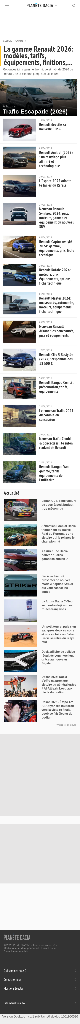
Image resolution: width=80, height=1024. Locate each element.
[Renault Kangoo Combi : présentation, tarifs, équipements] (21, 387)
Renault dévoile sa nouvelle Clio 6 (52, 127)
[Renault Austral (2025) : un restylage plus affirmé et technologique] (21, 157)
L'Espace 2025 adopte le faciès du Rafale (55, 183)
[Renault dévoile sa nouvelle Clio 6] (21, 130)
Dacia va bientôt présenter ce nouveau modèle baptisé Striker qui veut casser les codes (57, 584)
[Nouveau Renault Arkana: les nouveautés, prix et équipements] (21, 331)
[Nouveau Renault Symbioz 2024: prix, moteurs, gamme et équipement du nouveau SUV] (21, 214)
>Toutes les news (65, 725)
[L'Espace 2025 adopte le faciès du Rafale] (21, 186)
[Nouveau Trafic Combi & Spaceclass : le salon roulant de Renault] (21, 444)
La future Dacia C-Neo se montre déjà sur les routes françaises (57, 605)
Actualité (12, 493)
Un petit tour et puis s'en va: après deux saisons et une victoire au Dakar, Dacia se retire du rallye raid (58, 634)
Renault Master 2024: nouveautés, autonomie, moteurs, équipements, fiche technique (56, 305)
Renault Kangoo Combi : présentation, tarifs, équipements (56, 387)
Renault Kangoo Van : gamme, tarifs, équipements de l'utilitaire (55, 473)
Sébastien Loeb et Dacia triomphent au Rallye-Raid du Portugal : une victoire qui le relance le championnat (58, 533)
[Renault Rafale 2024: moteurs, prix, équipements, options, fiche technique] (21, 275)
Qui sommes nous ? (15, 971)
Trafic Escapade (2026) (35, 111)
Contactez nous (12, 979)
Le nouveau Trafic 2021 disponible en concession (56, 415)
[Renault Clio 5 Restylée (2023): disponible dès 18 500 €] (21, 360)
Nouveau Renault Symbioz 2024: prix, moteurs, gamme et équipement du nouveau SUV (56, 218)
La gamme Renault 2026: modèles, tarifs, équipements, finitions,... (38, 56)
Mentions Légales (13, 988)
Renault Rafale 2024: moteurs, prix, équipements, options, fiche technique (55, 276)
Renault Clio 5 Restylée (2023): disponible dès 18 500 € (56, 359)
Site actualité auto (14, 1003)
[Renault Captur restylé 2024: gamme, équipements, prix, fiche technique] (21, 247)
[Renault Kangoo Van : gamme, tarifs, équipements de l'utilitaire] (21, 472)
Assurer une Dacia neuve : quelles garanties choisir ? (54, 555)
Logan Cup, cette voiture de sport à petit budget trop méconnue (58, 504)
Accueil (7, 41)
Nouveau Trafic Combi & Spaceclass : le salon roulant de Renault (56, 443)
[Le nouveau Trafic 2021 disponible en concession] (21, 416)
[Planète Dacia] (47, 5)
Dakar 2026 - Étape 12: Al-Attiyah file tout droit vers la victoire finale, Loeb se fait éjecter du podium (57, 709)
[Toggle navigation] (7, 5)
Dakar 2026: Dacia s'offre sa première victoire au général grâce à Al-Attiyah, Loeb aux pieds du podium (58, 684)
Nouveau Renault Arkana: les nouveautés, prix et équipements (56, 331)
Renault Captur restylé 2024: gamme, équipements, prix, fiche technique (56, 248)
